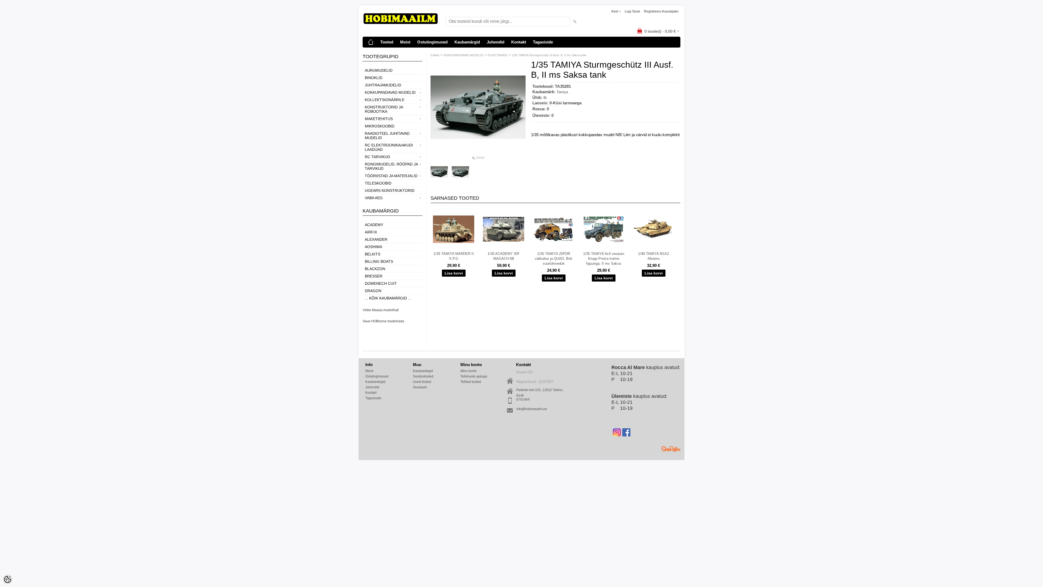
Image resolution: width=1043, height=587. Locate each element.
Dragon (373, 291)
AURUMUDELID (378, 70)
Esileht (435, 55)
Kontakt (518, 42)
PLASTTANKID (497, 55)
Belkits (372, 254)
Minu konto (468, 371)
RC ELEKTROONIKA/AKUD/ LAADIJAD (389, 147)
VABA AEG (374, 198)
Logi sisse (632, 11)
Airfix (371, 232)
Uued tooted (422, 382)
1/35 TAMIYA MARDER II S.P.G (453, 256)
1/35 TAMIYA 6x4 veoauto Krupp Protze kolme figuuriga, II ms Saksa (603, 259)
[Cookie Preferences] (7, 579)
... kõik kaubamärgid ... (388, 298)
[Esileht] (370, 42)
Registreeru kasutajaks (661, 11)
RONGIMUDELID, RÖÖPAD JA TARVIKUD (391, 166)
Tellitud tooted (470, 382)
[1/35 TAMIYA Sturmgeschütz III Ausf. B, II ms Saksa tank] (439, 172)
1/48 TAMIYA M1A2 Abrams (653, 256)
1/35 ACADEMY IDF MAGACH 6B (504, 256)
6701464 (523, 399)
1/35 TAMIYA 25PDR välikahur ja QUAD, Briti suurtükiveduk (553, 259)
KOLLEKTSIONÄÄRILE (384, 100)
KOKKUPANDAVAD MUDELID (390, 92)
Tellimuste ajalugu (473, 376)
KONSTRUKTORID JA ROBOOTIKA (384, 109)
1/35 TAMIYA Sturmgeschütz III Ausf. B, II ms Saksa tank (549, 55)
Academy (374, 225)
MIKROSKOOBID (379, 126)
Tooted (386, 42)
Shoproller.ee (670, 449)
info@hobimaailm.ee (531, 409)
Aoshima (373, 247)
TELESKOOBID (378, 183)
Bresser (373, 276)
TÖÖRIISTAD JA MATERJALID (391, 176)
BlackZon (375, 269)
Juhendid (495, 42)
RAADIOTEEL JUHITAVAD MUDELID (387, 135)
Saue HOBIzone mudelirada (383, 321)
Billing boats (379, 261)
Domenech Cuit (381, 283)
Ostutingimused (432, 42)
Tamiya (562, 92)
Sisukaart (420, 387)
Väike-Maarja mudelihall (381, 310)
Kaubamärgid (467, 42)
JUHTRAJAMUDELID (383, 85)
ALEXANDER (376, 239)
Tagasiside (543, 42)
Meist (405, 42)
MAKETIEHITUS (379, 119)
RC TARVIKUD (377, 157)
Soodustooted (423, 376)
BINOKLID (373, 78)
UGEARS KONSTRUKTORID (389, 190)
